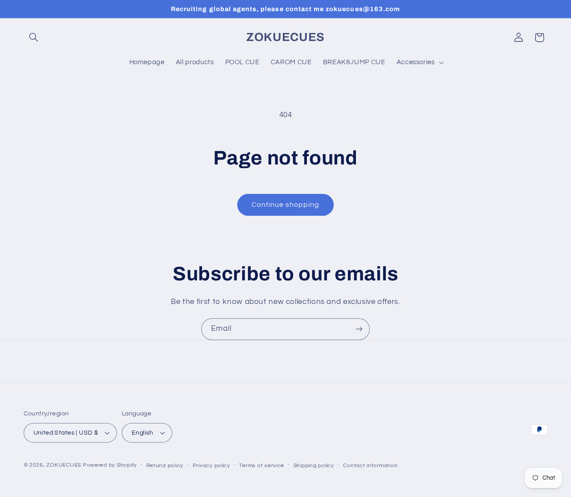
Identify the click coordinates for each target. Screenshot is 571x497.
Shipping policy (314, 465)
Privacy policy (211, 465)
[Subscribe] (359, 329)
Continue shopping (286, 204)
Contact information (370, 465)
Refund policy (165, 465)
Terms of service (261, 465)
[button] (34, 37)
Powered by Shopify (110, 465)
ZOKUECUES (63, 465)
